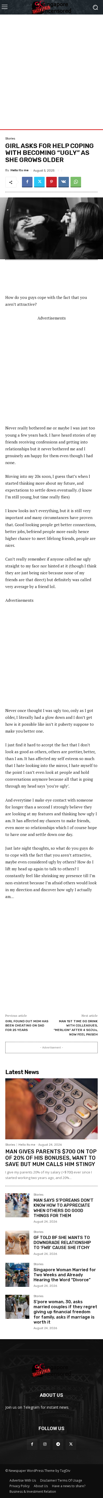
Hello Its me (20, 170)
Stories (10, 138)
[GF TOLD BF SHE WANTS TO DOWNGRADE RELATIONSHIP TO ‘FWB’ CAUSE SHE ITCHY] (17, 1243)
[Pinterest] (51, 182)
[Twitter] (39, 182)
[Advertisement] (51, 66)
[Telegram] (58, 1444)
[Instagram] (45, 1444)
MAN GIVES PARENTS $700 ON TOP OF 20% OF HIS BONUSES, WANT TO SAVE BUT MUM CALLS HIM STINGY (51, 1157)
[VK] (63, 182)
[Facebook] (27, 182)
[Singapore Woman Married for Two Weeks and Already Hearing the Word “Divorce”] (17, 1275)
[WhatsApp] (76, 182)
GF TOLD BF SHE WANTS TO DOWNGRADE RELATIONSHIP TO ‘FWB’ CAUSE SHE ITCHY (62, 1242)
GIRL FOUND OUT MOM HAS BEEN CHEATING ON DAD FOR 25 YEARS (26, 1025)
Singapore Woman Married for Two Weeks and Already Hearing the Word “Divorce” (65, 1274)
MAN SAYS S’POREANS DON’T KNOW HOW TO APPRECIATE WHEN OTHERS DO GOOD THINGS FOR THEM (63, 1208)
